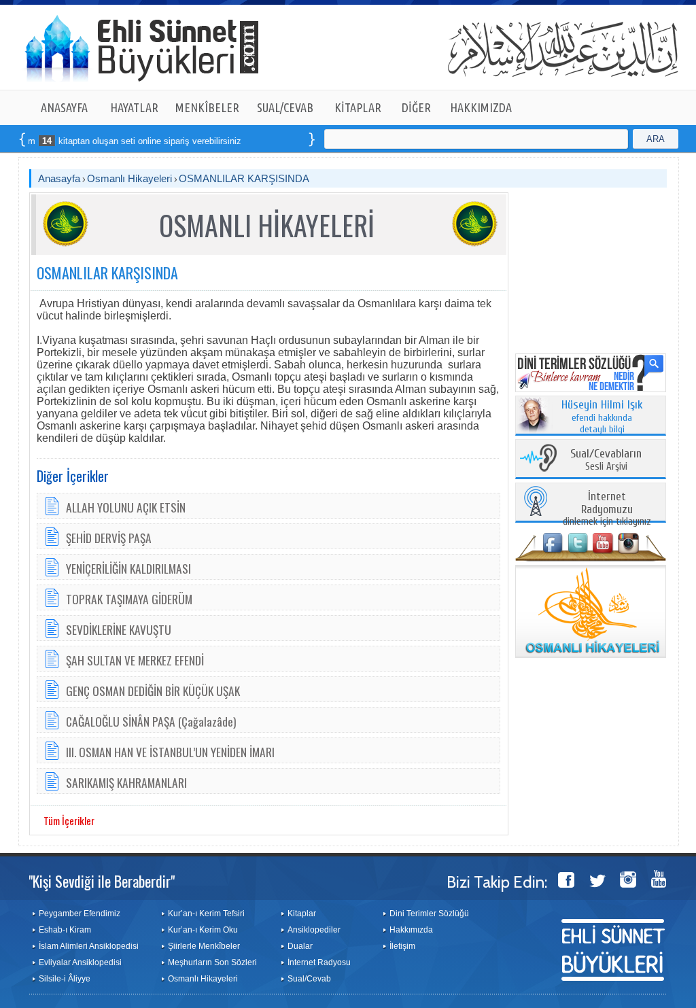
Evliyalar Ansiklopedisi (80, 962)
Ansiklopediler (314, 930)
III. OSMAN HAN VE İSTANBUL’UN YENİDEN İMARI (170, 752)
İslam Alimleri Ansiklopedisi (89, 946)
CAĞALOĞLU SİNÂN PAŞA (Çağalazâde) (151, 721)
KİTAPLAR (357, 107)
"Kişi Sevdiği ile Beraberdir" (102, 881)
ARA (655, 139)
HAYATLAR (134, 107)
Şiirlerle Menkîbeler (204, 946)
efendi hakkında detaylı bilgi (602, 417)
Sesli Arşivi (606, 460)
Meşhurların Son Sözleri (212, 962)
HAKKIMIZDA (481, 107)
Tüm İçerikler (69, 820)
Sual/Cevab (309, 979)
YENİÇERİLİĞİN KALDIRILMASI (128, 568)
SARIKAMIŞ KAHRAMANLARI (126, 782)
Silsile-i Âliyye (64, 979)
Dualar (300, 946)
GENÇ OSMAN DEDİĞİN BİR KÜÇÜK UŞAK (153, 690)
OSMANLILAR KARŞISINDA (244, 178)
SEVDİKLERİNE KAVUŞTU (118, 629)
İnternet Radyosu (319, 962)
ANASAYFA (64, 107)
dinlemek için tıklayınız (607, 509)
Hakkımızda (411, 930)
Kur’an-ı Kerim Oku (203, 930)
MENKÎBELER (207, 107)
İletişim (402, 946)
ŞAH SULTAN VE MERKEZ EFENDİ (135, 660)
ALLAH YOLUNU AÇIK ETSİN (126, 507)
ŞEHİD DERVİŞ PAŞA (109, 537)
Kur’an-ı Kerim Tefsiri (206, 913)
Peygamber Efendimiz (79, 913)
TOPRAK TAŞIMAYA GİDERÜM (129, 599)
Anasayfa (59, 178)
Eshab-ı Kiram (65, 930)
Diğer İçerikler (73, 476)
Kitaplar (302, 913)
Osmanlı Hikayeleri (129, 178)
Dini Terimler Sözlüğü (429, 913)
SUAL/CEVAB (285, 107)
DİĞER (416, 107)
